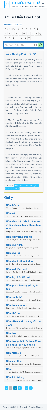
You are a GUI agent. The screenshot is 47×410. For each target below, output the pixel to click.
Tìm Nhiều (10, 29)
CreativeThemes (36, 407)
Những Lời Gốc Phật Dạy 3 (23, 185)
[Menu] (43, 4)
